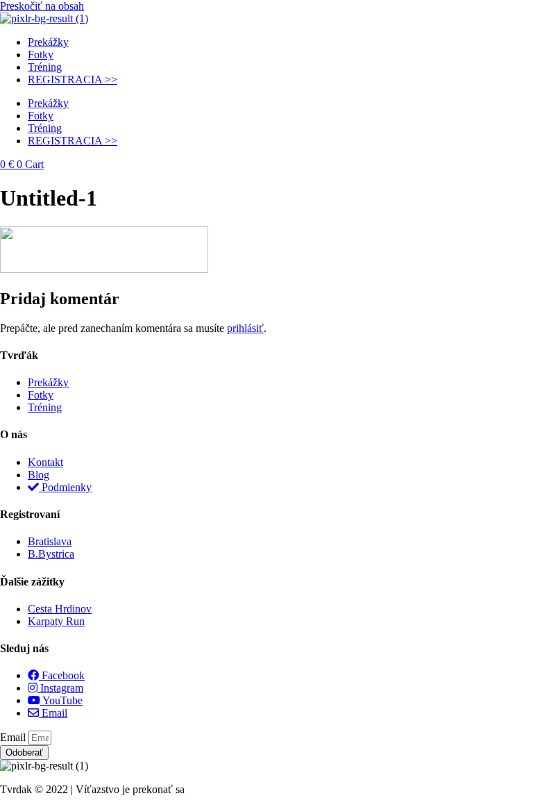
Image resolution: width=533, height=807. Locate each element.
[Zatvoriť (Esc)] (487, 15)
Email (14, 737)
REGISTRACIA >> (72, 79)
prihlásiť (245, 328)
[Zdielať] (456, 15)
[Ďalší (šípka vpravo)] (508, 403)
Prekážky (48, 42)
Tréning (45, 67)
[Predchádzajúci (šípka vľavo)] (24, 403)
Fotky (40, 54)
